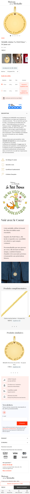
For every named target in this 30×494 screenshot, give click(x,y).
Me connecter (19, 492)
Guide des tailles (6, 76)
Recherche (9, 492)
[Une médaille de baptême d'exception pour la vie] (7, 477)
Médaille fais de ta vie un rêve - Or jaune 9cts (14, 363)
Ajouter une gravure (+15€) (15, 483)
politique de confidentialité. (9, 428)
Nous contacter (7, 470)
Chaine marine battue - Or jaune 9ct (14, 318)
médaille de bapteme (9, 141)
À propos (4, 442)
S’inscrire (22, 423)
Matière (3, 71)
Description (5, 113)
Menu (2, 491)
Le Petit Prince (16, 126)
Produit (4, 438)
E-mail (4, 416)
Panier (27, 492)
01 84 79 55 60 (7, 465)
